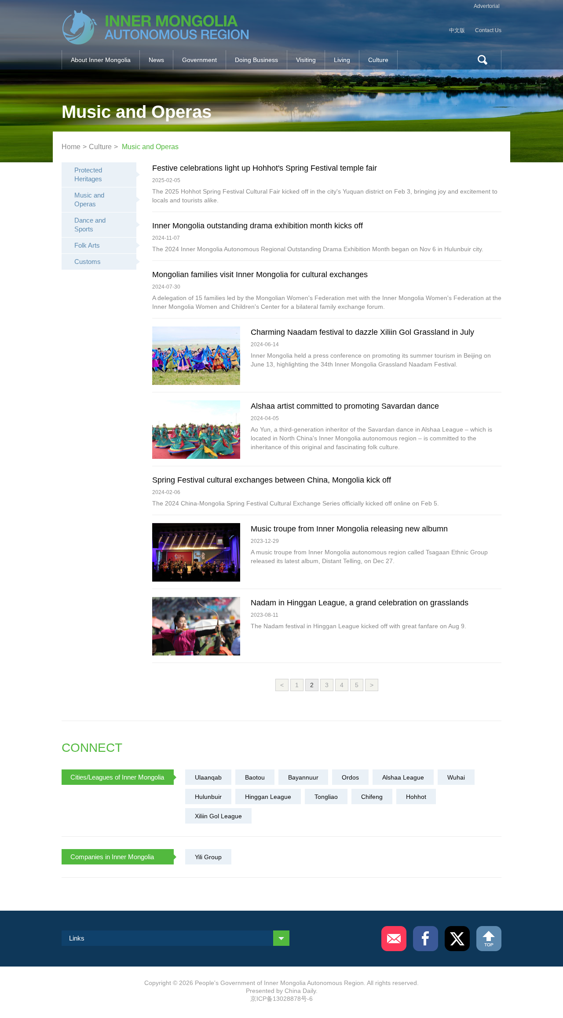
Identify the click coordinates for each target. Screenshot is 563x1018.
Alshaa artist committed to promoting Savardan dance (345, 406)
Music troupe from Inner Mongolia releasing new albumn (349, 528)
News (156, 59)
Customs (87, 261)
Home (71, 146)
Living (342, 59)
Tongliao (326, 796)
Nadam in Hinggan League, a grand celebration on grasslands (359, 602)
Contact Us (488, 30)
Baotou (255, 777)
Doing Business (256, 59)
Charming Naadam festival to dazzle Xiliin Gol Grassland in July (362, 332)
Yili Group (208, 857)
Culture (378, 59)
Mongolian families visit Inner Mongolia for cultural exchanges (260, 274)
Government (199, 59)
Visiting (306, 59)
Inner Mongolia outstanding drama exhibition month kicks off (257, 225)
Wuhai (456, 777)
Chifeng (372, 796)
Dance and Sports (90, 224)
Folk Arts (87, 245)
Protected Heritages (88, 174)
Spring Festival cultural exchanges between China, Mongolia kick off (271, 480)
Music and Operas (150, 146)
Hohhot (416, 796)
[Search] (479, 60)
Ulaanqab (208, 777)
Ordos (350, 777)
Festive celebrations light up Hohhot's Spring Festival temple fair (264, 168)
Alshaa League (403, 777)
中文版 (457, 30)
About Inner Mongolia (101, 59)
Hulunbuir (208, 796)
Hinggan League (268, 796)
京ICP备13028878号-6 (281, 998)
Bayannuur (303, 777)
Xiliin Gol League (218, 816)
